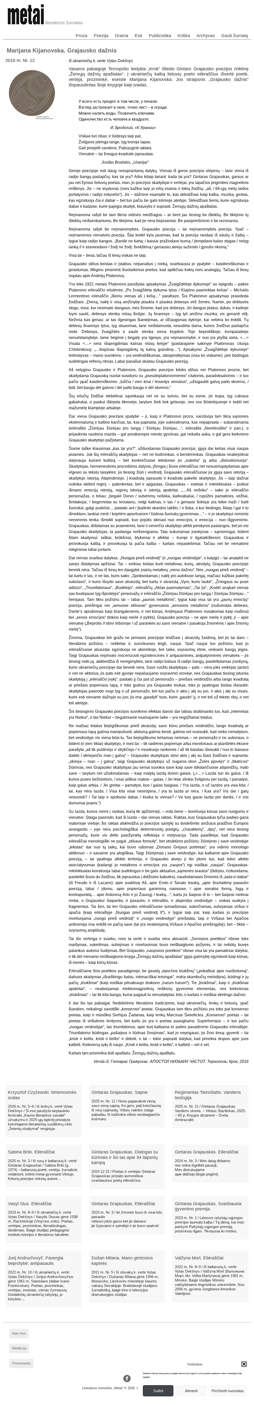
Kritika (184, 35)
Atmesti (191, 1391)
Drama (121, 35)
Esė (138, 35)
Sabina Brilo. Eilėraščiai (31, 1152)
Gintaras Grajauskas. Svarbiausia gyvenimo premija (208, 1206)
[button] (244, 1364)
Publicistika (160, 35)
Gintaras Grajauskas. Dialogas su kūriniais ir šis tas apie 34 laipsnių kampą (125, 1157)
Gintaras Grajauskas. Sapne (120, 1092)
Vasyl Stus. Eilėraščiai (30, 1203)
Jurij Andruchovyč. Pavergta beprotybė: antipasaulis (35, 1260)
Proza (81, 35)
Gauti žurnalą (234, 35)
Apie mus (19, 1333)
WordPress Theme (130, 1401)
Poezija (101, 35)
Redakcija (19, 1348)
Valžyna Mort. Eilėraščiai (199, 1257)
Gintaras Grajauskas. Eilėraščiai (206, 1152)
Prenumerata (21, 1363)
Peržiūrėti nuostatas (228, 1391)
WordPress (108, 1401)
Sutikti (158, 1391)
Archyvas (205, 35)
